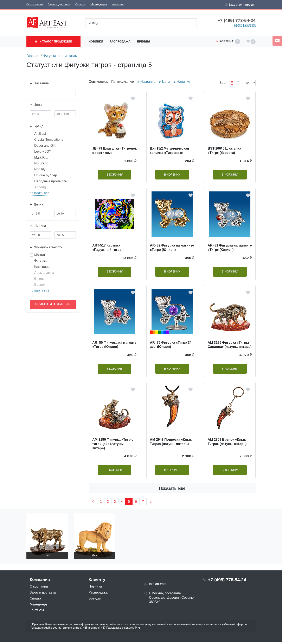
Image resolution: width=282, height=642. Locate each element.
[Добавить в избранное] (133, 98)
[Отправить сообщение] (277, 41)
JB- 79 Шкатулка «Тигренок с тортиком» (114, 151)
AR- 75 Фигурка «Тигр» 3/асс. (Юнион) (170, 345)
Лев (94, 555)
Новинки (96, 41)
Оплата (80, 4)
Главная (32, 56)
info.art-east (157, 584)
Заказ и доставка (59, 4)
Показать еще (172, 488)
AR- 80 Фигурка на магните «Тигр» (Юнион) (114, 345)
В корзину (115, 174)
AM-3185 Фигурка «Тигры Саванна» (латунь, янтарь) (229, 345)
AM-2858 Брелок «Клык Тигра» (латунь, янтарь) (227, 442)
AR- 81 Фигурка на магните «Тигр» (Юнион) (230, 247)
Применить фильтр (53, 304)
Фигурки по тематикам (60, 56)
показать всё (39, 193)
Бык (47, 555)
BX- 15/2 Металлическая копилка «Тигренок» (169, 151)
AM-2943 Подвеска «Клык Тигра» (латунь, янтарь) (171, 442)
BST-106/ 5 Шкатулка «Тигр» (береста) (224, 151)
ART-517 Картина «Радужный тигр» (106, 247)
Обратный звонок (245, 24)
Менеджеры (98, 4)
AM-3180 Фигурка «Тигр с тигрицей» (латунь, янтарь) (112, 444)
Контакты (118, 4)
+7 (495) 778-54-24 (237, 20)
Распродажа (120, 41)
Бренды (143, 41)
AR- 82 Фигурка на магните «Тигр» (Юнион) (172, 247)
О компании (34, 4)
